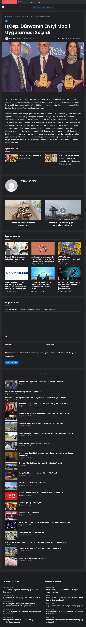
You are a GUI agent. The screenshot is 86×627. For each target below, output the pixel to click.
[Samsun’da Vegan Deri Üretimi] (11, 535)
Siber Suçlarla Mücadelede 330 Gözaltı (35, 443)
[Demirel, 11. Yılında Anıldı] (11, 515)
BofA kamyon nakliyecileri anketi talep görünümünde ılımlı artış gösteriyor (43, 2)
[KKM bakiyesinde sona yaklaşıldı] (11, 561)
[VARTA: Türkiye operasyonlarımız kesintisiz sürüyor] (69, 248)
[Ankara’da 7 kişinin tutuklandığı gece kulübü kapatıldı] (11, 384)
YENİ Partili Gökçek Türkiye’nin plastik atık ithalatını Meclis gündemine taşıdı (36, 542)
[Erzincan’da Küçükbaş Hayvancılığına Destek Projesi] (11, 466)
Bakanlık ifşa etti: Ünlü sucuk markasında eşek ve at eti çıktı (43, 403)
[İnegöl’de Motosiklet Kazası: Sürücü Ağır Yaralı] (11, 476)
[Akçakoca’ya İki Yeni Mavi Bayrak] (11, 486)
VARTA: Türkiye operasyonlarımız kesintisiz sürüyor (69, 259)
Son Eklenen (43, 373)
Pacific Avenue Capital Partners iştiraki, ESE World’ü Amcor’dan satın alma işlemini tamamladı (15, 285)
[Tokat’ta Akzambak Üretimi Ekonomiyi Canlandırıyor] (11, 551)
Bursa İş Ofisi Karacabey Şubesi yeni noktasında (15, 258)
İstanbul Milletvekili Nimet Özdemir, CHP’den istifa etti (41, 493)
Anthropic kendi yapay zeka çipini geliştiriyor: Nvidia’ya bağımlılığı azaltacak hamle (42, 259)
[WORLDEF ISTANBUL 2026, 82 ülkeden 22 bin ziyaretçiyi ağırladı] (11, 525)
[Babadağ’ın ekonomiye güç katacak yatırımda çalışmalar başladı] (11, 436)
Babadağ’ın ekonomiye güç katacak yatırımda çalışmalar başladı (46, 433)
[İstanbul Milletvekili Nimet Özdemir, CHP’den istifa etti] (11, 496)
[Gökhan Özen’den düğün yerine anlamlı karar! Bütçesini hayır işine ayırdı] (51, 158)
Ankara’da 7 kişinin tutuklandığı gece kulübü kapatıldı (41, 381)
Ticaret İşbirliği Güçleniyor (30, 155)
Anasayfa (9, 16)
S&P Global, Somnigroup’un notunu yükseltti (23, 391)
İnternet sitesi (50, 344)
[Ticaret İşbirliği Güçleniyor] (11, 158)
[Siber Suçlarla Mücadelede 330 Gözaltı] (11, 446)
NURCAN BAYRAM (15, 39)
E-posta (8, 344)
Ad (6, 336)
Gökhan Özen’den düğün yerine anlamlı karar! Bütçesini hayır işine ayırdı (69, 158)
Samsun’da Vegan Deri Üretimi (31, 532)
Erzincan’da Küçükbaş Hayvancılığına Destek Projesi (40, 463)
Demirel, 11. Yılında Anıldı (29, 512)
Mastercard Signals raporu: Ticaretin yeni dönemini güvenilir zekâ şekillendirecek (69, 285)
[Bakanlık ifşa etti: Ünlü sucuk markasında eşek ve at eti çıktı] (11, 406)
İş (15, 16)
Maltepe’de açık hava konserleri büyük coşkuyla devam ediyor (44, 413)
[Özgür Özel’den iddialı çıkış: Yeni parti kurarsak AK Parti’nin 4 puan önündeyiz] (11, 456)
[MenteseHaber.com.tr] (43, 7)
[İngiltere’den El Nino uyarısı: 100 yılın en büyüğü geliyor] (11, 426)
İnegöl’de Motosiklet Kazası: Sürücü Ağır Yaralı (38, 473)
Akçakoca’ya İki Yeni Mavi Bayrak (32, 483)
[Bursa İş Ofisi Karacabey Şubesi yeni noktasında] (16, 248)
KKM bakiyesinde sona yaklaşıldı (32, 558)
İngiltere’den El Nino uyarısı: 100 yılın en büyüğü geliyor (41, 423)
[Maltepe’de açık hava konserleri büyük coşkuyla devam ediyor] (11, 416)
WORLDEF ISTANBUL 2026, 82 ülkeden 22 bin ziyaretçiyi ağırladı (44, 522)
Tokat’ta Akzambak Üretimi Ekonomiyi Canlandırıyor (40, 548)
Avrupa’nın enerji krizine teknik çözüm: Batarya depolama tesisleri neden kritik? (42, 285)
